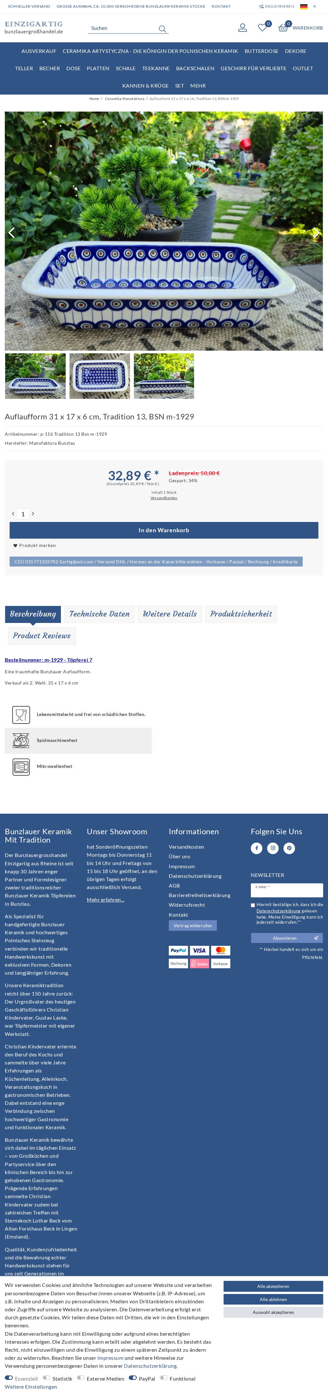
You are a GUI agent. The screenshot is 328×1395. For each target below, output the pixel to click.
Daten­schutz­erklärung (195, 876)
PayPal (147, 1378)
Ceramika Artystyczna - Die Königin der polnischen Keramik (150, 51)
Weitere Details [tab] (170, 614)
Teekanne (156, 68)
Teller (24, 68)
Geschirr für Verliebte (253, 68)
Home (94, 99)
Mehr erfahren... (105, 899)
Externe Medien (105, 1378)
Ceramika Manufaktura (124, 99)
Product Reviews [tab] (42, 636)
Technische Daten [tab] (99, 614)
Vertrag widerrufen (193, 925)
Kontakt (221, 6)
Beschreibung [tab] (33, 614)
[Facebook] (256, 848)
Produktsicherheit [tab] (241, 614)
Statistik (62, 1378)
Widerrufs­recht (187, 905)
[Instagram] (273, 848)
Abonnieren (285, 938)
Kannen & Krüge (145, 85)
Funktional (182, 1378)
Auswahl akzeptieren (273, 1312)
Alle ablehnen (273, 1299)
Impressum (182, 866)
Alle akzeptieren (273, 1286)
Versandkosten (186, 847)
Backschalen (195, 68)
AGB (174, 885)
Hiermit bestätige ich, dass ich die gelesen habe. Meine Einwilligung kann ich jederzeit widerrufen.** (290, 913)
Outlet (303, 68)
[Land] (304, 6)
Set (179, 85)
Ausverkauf (38, 51)
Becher (49, 68)
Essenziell (26, 1378)
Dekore (296, 51)
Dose (73, 68)
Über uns (179, 856)
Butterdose (262, 51)
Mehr (198, 85)
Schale (126, 68)
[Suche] (162, 28)
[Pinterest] (289, 848)
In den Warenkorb (164, 530)
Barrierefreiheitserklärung (199, 895)
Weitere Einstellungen (31, 1386)
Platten (98, 68)
